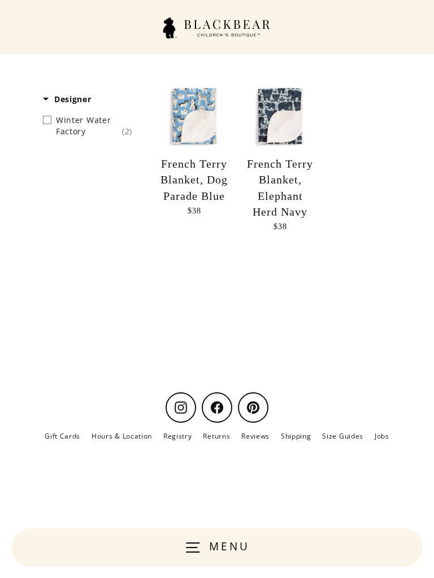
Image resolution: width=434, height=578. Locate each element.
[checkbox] (87, 126)
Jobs (382, 435)
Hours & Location (122, 435)
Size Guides (342, 435)
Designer (73, 99)
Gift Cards (62, 435)
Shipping (296, 435)
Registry (177, 435)
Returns (216, 435)
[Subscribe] (378, 341)
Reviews (255, 435)
